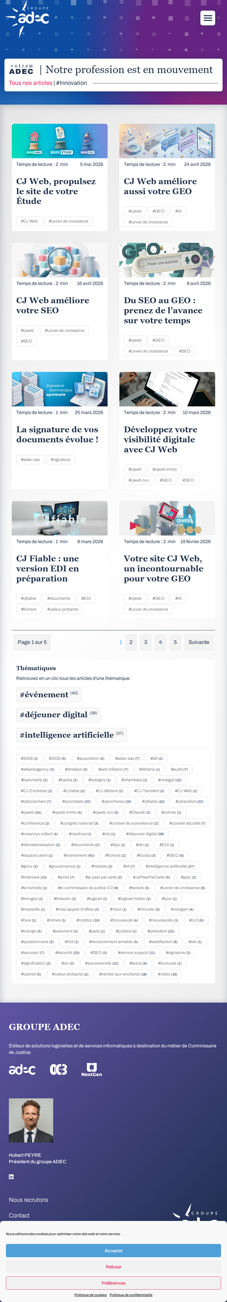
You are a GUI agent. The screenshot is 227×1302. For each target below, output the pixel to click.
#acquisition (90, 758)
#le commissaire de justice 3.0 (88, 888)
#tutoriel (31, 974)
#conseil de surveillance (133, 823)
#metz (118, 909)
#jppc (188, 877)
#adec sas (30, 459)
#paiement (65, 931)
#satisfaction (163, 942)
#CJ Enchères (36, 791)
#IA (178, 211)
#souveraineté (102, 963)
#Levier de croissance (68, 221)
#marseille (33, 909)
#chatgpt (169, 780)
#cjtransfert (189, 801)
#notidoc (88, 920)
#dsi (142, 845)
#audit (179, 769)
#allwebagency (37, 769)
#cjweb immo (165, 469)
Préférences (114, 1283)
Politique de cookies (90, 1295)
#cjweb (135, 211)
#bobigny (99, 780)
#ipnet (66, 877)
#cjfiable (28, 598)
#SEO (26, 341)
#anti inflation (113, 769)
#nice (28, 920)
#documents (58, 598)
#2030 (57, 758)
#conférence (35, 823)
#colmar (171, 812)
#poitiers (126, 931)
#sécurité (67, 952)
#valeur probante (62, 609)
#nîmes (56, 920)
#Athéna (149, 769)
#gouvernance (64, 866)
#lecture (139, 888)
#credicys (80, 834)
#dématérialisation (40, 845)
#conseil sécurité (187, 823)
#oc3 (196, 920)
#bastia (68, 780)
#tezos (138, 963)
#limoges (32, 898)
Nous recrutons (28, 1199)
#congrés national (79, 823)
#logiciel (97, 898)
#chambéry (134, 780)
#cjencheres (116, 801)
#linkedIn (65, 898)
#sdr (195, 942)
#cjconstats (76, 801)
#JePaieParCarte (151, 877)
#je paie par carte (103, 877)
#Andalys (76, 769)
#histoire (101, 866)
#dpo (118, 845)
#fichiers (28, 609)
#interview (34, 877)
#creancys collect (39, 834)
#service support (136, 952)
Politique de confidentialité (131, 1295)
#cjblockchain (36, 801)
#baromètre (34, 780)
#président (160, 931)
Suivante (199, 642)
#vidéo (167, 974)
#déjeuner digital (58, 714)
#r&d (71, 942)
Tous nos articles (30, 83)
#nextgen (182, 909)
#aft (156, 758)
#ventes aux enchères (123, 974)
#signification (36, 963)
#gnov (29, 866)
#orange (31, 931)
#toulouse (169, 963)
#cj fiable (74, 791)
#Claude (139, 812)
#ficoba (146, 855)
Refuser (113, 1267)
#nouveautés (163, 920)
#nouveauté (124, 920)
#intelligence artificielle (72, 735)
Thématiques (36, 668)
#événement (49, 694)
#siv (67, 963)
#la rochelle (34, 888)
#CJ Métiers (109, 791)
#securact (32, 952)
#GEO (158, 211)
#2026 (29, 758)
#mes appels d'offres (77, 909)
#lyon (169, 898)
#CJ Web (29, 221)
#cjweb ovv (139, 480)
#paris (97, 931)
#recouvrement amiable (113, 942)
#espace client (37, 855)
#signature (60, 459)
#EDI (86, 598)
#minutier (148, 909)
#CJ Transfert (149, 791)
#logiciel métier (134, 898)
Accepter (114, 1250)
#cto (108, 834)
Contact (19, 1215)
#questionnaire (37, 942)
